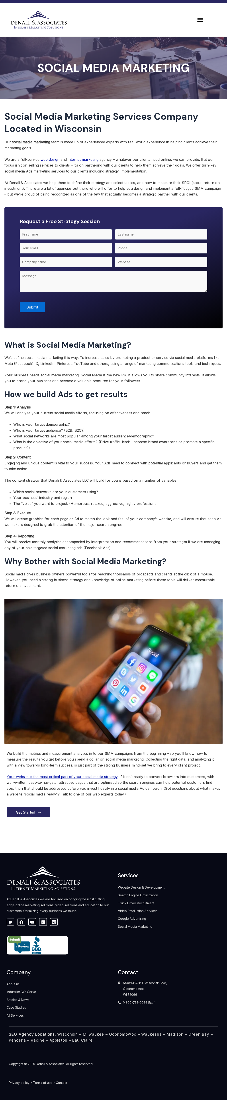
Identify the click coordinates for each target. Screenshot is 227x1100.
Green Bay (198, 1034)
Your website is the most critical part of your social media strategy (62, 776)
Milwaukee (93, 1034)
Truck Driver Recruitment (136, 903)
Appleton (58, 1040)
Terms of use (42, 1083)
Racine (38, 1040)
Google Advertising (132, 918)
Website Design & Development (141, 887)
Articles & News (18, 1000)
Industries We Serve (21, 992)
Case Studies (16, 1007)
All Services (15, 1015)
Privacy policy (19, 1083)
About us (13, 984)
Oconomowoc (122, 1034)
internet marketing (83, 159)
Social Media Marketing (135, 926)
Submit (32, 307)
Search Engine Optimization (138, 895)
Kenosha (17, 1040)
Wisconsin (67, 1034)
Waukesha (151, 1034)
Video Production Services (137, 911)
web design (50, 159)
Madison (175, 1034)
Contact (61, 1083)
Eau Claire (82, 1040)
